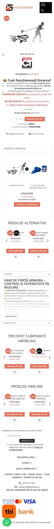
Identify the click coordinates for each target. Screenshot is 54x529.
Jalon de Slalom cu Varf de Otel (15, 233)
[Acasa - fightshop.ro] (19, 7)
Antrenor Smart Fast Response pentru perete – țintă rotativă (15, 351)
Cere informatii (37, 133)
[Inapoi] (2, 55)
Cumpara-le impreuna (27, 204)
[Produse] (43, 5)
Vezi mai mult (11, 316)
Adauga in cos (35, 119)
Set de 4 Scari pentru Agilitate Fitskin (38, 233)
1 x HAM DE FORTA (16, 185)
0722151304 (28, 483)
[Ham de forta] (27, 33)
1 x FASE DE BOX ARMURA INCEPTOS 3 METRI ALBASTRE (37, 186)
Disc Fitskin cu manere (39, 350)
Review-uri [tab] (9, 323)
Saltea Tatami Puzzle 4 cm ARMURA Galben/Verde (39, 397)
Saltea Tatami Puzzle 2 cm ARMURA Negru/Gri (14, 397)
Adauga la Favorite (16, 133)
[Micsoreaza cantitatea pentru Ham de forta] (12, 119)
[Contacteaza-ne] (43, 10)
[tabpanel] (27, 33)
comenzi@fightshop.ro (29, 486)
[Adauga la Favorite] (15, 257)
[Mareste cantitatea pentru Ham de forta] (20, 119)
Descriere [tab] (8, 274)
